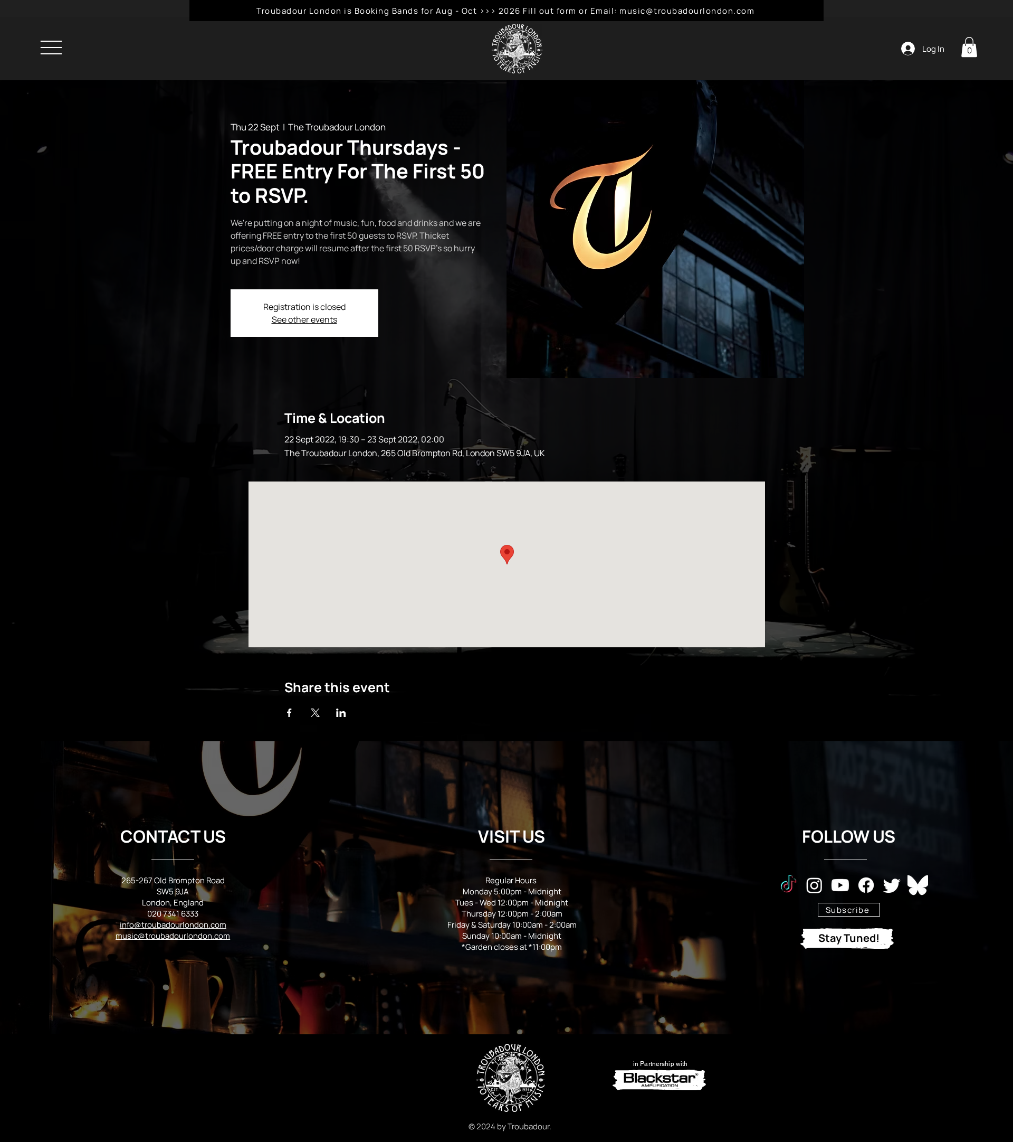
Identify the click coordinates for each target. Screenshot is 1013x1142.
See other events (304, 319)
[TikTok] (788, 885)
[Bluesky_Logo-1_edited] (917, 885)
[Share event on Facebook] (289, 713)
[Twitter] (892, 885)
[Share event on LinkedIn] (341, 713)
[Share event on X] (315, 713)
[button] (969, 47)
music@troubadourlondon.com (173, 935)
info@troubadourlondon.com (173, 924)
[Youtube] (840, 885)
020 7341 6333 (172, 913)
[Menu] (51, 47)
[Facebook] (866, 885)
